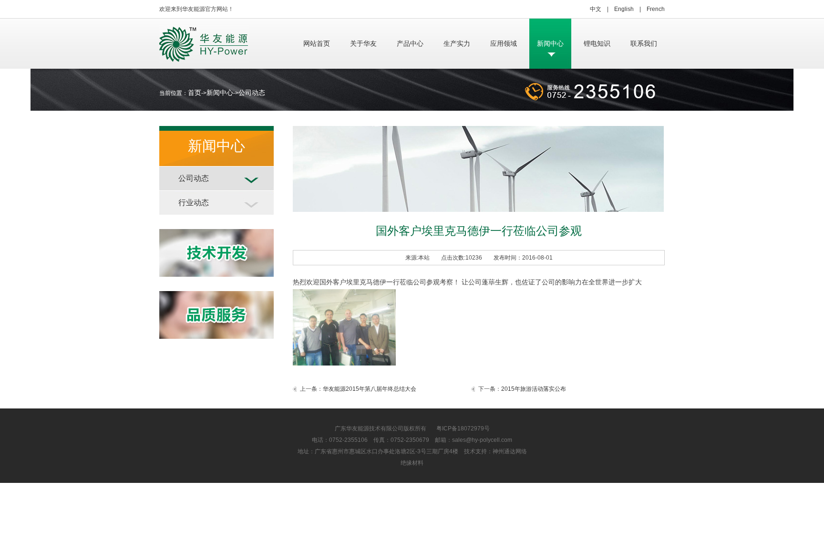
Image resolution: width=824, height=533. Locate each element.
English (624, 9)
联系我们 (643, 43)
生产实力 (456, 43)
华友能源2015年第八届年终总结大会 (369, 389)
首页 (194, 92)
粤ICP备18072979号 (458, 428)
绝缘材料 (412, 463)
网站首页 (316, 43)
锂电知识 (597, 43)
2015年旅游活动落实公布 (533, 389)
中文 (595, 9)
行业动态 (193, 203)
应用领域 (503, 43)
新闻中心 (550, 43)
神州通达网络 (510, 451)
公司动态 (251, 92)
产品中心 (410, 43)
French (656, 9)
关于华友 (363, 43)
